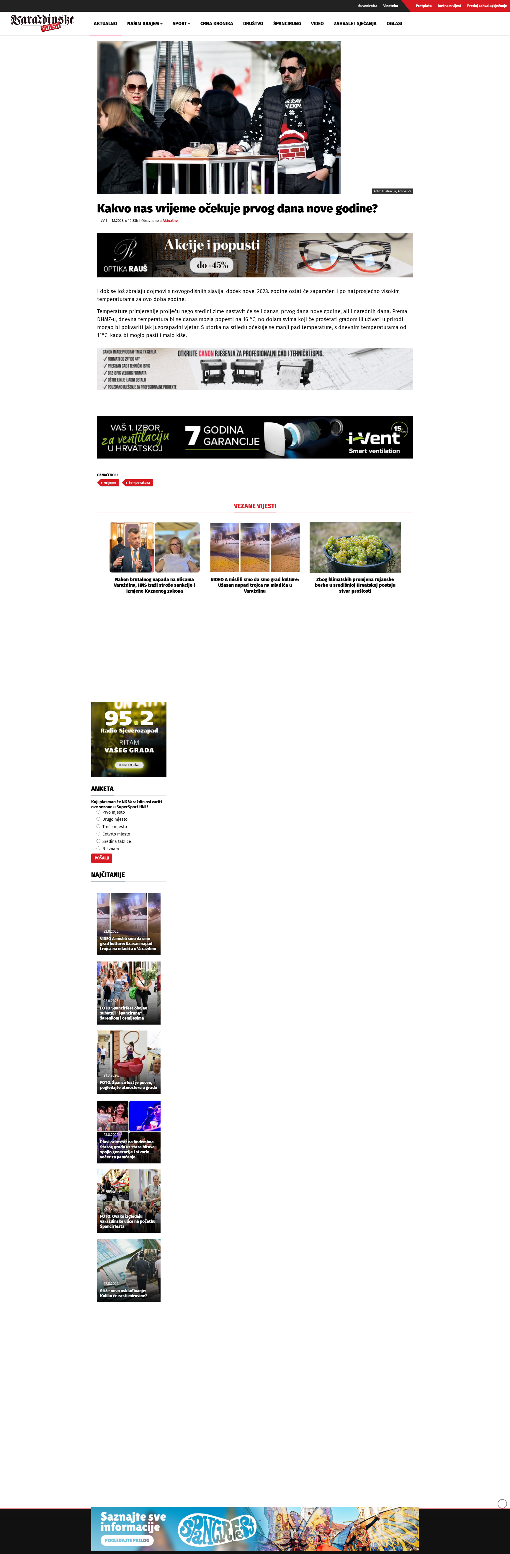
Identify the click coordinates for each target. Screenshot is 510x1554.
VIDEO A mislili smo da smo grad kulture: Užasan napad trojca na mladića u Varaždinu (255, 585)
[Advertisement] (255, 654)
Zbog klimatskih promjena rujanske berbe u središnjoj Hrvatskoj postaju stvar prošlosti (355, 585)
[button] (101, 558)
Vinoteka (390, 6)
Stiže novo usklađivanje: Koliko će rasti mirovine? (123, 1293)
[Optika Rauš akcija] (255, 255)
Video (317, 23)
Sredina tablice (116, 841)
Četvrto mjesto (115, 834)
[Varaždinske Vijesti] (42, 22)
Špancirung (287, 23)
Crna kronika (216, 23)
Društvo (253, 23)
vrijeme (110, 483)
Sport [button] (180, 23)
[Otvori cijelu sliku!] (219, 117)
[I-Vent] (255, 437)
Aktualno (105, 23)
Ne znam (110, 848)
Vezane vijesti (255, 506)
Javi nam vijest (449, 6)
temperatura (139, 483)
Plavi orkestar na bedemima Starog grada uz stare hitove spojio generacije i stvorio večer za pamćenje (127, 1149)
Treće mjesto (114, 826)
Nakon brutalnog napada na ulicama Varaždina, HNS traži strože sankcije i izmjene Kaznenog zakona (154, 585)
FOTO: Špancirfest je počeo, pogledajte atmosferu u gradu (128, 1085)
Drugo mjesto (114, 819)
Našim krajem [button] (143, 23)
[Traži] (427, 23)
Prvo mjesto (113, 812)
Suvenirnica (367, 6)
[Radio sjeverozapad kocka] (128, 739)
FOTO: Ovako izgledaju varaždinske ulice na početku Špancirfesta (128, 1221)
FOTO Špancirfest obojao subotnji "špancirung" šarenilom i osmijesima (123, 1013)
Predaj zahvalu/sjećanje (487, 6)
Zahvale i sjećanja (355, 23)
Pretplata (424, 6)
